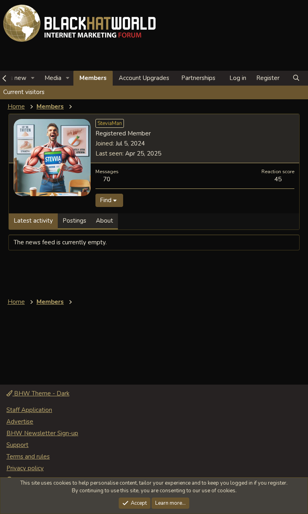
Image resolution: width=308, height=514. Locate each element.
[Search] (296, 78)
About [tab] (104, 221)
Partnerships (198, 78)
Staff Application (29, 410)
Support (17, 445)
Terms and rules (28, 457)
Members (93, 78)
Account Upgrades (144, 78)
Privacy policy (25, 468)
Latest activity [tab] (33, 221)
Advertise (19, 422)
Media (53, 78)
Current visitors (24, 92)
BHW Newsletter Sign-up (42, 433)
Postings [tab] (74, 221)
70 (106, 179)
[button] (32, 78)
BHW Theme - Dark (40, 393)
